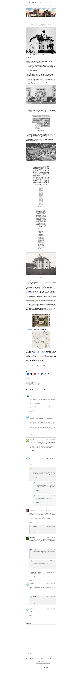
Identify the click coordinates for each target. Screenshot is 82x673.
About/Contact (45, 5)
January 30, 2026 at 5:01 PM (51, 608)
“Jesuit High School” (31, 292)
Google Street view (31, 329)
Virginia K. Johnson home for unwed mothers (40, 352)
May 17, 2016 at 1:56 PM (51, 395)
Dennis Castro (32, 457)
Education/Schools (29, 384)
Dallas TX (30, 385)
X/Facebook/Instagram (35, 7)
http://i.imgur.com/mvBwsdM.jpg (35, 403)
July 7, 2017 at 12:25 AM (51, 416)
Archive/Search (36, 5)
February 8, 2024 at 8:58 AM (51, 572)
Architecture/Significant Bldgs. (39, 383)
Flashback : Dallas (41, 3)
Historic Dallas (34, 385)
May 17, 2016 (33, 382)
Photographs (42, 384)
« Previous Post (29, 653)
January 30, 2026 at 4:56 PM (51, 583)
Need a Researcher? (47, 7)
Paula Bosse (35, 526)
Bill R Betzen (31, 509)
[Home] (41, 17)
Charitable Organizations (48, 383)
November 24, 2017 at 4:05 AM (50, 439)
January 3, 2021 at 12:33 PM (51, 526)
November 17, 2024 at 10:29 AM (50, 560)
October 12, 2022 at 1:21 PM (51, 549)
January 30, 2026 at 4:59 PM (51, 596)
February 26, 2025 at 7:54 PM (51, 482)
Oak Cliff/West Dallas (36, 384)
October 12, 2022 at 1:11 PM (51, 537)
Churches (54, 383)
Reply (31, 411)
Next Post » (54, 653)
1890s (32, 383)
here (55, 288)
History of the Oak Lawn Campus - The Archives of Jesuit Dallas (35, 573)
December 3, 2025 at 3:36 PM (51, 495)
